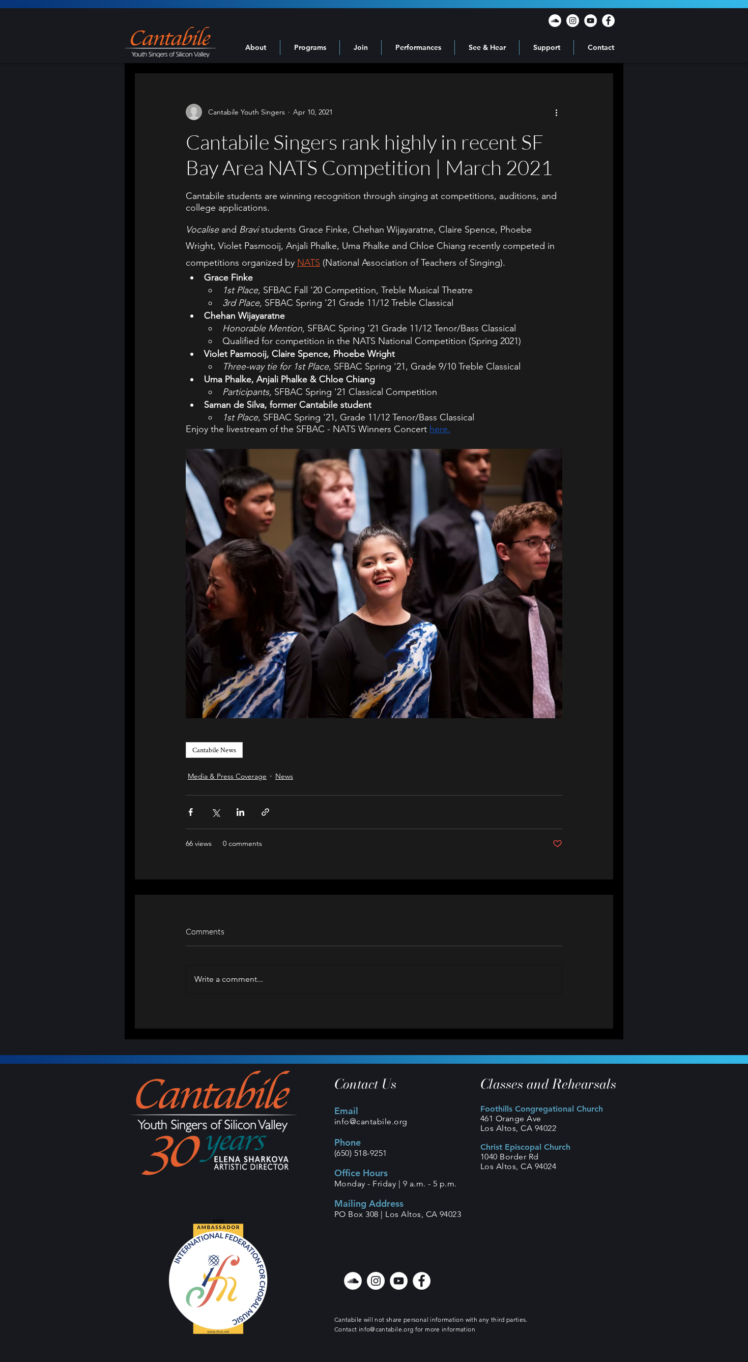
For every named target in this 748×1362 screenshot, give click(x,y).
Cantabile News (214, 749)
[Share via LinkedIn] (240, 812)
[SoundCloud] (555, 20)
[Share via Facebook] (190, 812)
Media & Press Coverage (227, 776)
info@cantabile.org (371, 1121)
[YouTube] (590, 20)
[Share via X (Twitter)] (215, 812)
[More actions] (556, 112)
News (284, 776)
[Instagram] (572, 20)
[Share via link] (265, 812)
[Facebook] (608, 20)
